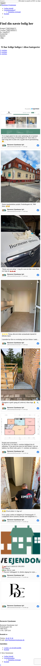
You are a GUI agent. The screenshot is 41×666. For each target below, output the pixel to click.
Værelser (3, 30)
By (1, 32)
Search (3, 3)
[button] (20, 130)
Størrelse (2, 36)
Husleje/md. (4, 34)
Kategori (2, 28)
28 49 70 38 (9, 638)
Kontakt (6, 649)
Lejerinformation (9, 658)
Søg (2, 38)
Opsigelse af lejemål (14, 660)
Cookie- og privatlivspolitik (12, 648)
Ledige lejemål (8, 656)
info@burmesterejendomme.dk (14, 640)
